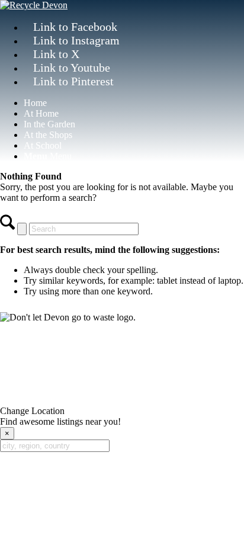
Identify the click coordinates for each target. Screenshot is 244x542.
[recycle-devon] (34, 5)
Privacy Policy (40, 374)
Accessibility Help (161, 374)
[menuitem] (134, 103)
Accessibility (97, 374)
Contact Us (122, 346)
